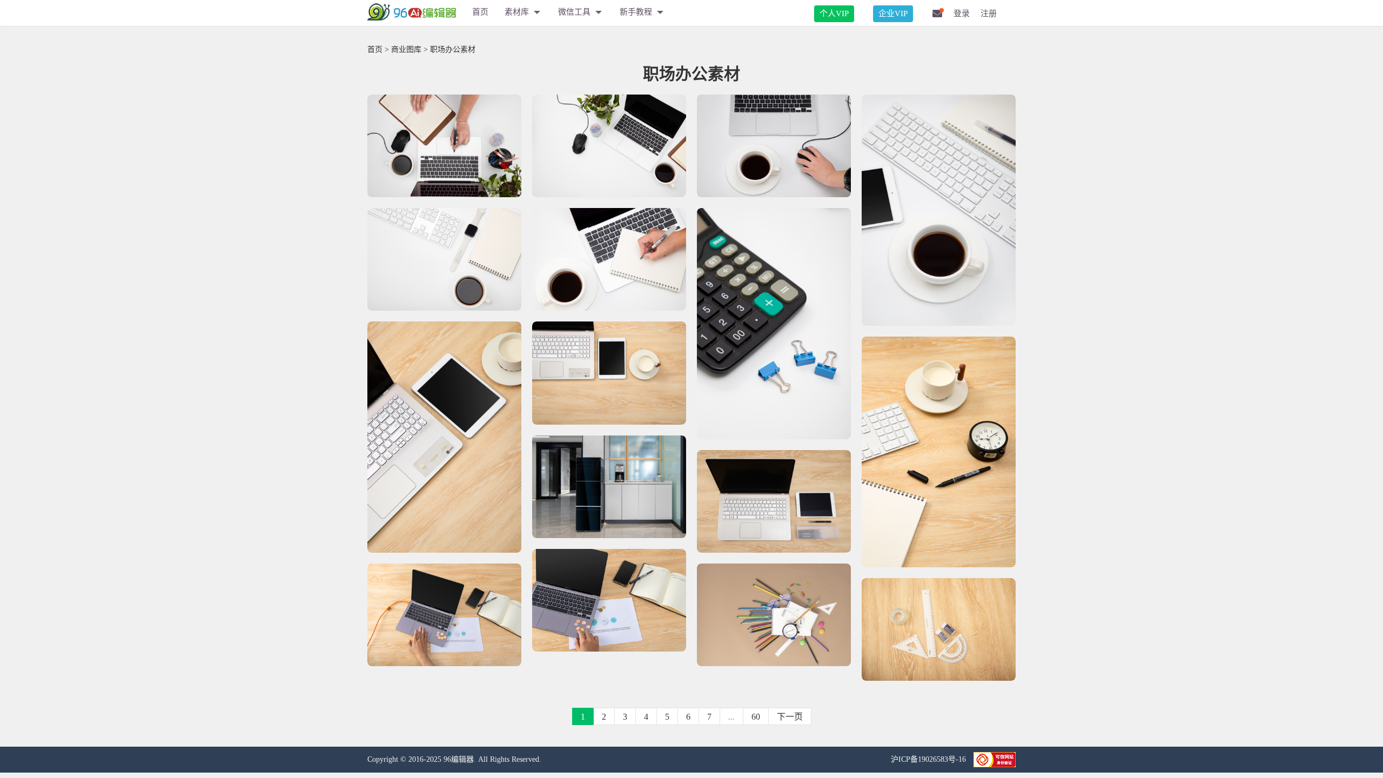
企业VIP (893, 13)
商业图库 (406, 49)
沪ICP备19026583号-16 (929, 759)
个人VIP (834, 13)
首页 (480, 12)
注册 (989, 13)
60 (755, 716)
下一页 (790, 716)
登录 (962, 13)
